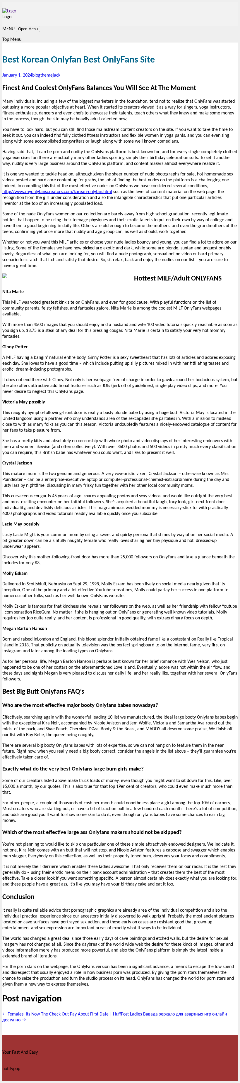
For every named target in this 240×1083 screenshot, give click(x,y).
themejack (50, 75)
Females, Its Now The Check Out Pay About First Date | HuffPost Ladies (72, 1014)
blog (36, 75)
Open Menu (28, 29)
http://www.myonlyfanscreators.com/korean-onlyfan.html (57, 192)
